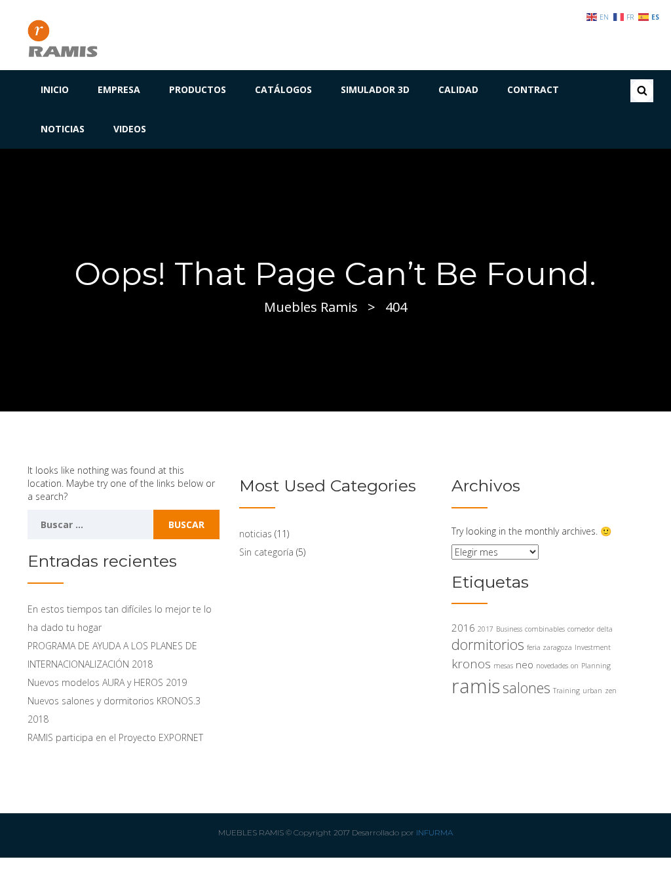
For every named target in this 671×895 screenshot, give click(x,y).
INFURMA (434, 832)
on (575, 665)
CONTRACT (533, 89)
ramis (475, 686)
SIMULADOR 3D (375, 89)
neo (524, 664)
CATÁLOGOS (283, 89)
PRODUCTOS (197, 89)
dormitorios (487, 644)
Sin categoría (266, 552)
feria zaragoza (549, 647)
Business (509, 629)
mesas (503, 665)
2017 (485, 629)
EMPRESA (119, 89)
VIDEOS (129, 129)
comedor (580, 629)
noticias (255, 533)
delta (605, 629)
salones (526, 687)
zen (611, 690)
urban (592, 690)
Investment (593, 647)
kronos (471, 663)
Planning (596, 665)
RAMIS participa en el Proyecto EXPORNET (115, 737)
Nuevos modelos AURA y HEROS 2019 (107, 682)
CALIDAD (458, 89)
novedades (552, 665)
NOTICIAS (63, 129)
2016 (463, 627)
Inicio (55, 89)
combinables (545, 629)
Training (566, 690)
